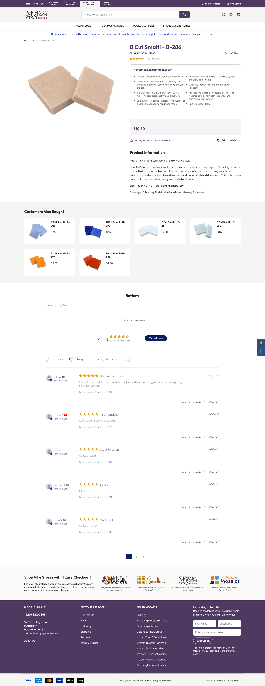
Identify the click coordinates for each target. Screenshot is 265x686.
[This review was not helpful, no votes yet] (216, 402)
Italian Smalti (84, 25)
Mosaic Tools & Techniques (152, 637)
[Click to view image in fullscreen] (70, 90)
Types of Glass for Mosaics (151, 654)
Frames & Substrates (176, 25)
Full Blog (141, 615)
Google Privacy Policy (204, 650)
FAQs (83, 620)
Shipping (86, 631)
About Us (29, 640)
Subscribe (203, 640)
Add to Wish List (231, 140)
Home (27, 40)
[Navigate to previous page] (121, 556)
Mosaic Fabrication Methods (153, 648)
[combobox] (88, 359)
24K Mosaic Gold (113, 25)
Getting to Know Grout (149, 631)
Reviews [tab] (51, 305)
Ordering (86, 626)
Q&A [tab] (63, 305)
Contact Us (87, 615)
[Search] (184, 14)
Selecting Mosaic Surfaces (152, 620)
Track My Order (89, 642)
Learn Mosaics (212, 3)
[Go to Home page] (37, 15)
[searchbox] (56, 359)
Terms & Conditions (215, 680)
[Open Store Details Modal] (41, 3)
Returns (85, 637)
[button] (53, 3)
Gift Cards (235, 3)
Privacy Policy (234, 680)
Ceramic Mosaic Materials (151, 659)
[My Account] (223, 14)
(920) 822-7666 (35, 614)
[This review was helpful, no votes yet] (210, 402)
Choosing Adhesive (148, 626)
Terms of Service (227, 650)
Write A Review (156, 338)
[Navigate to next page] (144, 556)
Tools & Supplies (144, 25)
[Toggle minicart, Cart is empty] (238, 14)
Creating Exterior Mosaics (151, 665)
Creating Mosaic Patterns (151, 642)
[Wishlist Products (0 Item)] (230, 14)
